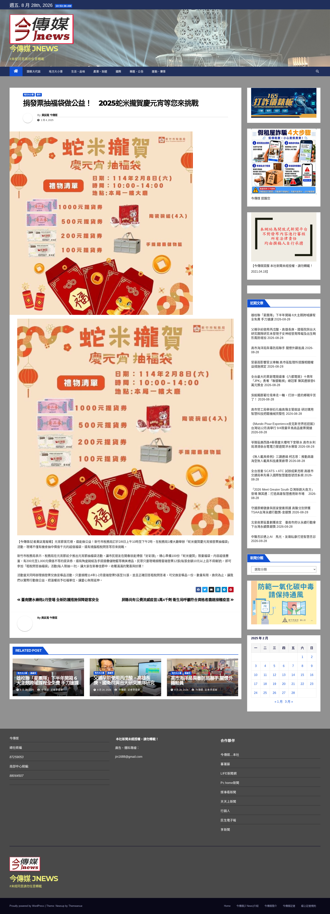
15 (302, 675)
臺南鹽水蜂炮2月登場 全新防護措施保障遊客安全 (59, 600)
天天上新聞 (228, 801)
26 (274, 692)
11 (265, 675)
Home (227, 905)
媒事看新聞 (228, 792)
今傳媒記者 (289, 905)
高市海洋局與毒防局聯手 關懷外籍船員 (202, 680)
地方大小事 (56, 71)
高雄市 (33, 673)
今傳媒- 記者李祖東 (52, 690)
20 (284, 684)
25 (265, 692)
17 (255, 684)
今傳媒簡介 (270, 905)
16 (311, 675)
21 (293, 684)
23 (311, 684)
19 (274, 684)
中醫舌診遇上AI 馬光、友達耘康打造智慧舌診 (283, 536)
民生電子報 (228, 820)
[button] (317, 71)
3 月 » (289, 701)
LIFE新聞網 (228, 773)
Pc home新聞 (230, 782)
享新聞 (225, 829)
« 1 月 (279, 701)
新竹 (39, 95)
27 (284, 692)
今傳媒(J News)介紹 (247, 905)
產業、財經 (100, 71)
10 (255, 675)
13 (284, 675)
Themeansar (75, 905)
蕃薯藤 (225, 764)
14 (293, 675)
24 (255, 692)
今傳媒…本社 (230, 754)
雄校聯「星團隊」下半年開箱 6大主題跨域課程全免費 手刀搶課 (47, 680)
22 (302, 684)
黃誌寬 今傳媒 (49, 115)
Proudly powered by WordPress (27, 905)
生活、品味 (78, 71)
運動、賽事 (159, 71)
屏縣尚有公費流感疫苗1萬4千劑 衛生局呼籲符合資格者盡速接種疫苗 (176, 600)
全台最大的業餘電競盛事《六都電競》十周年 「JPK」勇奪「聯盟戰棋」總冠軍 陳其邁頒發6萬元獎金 (283, 381)
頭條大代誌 (34, 71)
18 (265, 684)
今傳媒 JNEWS (34, 48)
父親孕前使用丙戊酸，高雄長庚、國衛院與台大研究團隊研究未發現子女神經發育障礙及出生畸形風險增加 (124, 685)
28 (293, 692)
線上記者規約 (308, 905)
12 (274, 675)
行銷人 (225, 811)
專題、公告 (137, 71)
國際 (118, 71)
